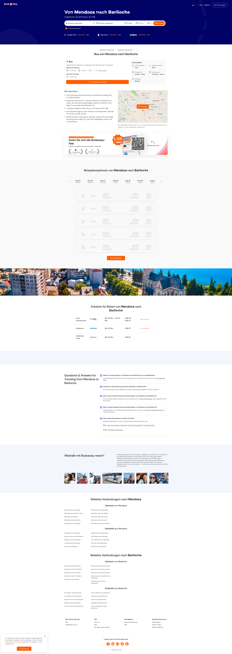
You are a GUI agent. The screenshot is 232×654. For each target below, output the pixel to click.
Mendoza (103, 50)
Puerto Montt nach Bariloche (100, 593)
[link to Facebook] (108, 644)
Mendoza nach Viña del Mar (100, 523)
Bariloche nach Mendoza (72, 540)
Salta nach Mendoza (71, 546)
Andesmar (80, 328)
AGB (125, 625)
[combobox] (78, 23)
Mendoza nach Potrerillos (99, 517)
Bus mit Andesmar (146, 399)
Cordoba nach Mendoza (72, 543)
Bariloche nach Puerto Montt (100, 573)
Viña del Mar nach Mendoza (100, 540)
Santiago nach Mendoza (72, 533)
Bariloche (121, 50)
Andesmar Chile (80, 337)
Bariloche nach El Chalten (72, 576)
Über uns (97, 622)
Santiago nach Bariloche (99, 603)
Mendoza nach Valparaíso (99, 510)
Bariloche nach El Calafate (73, 569)
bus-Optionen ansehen (99, 82)
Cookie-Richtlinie (15, 642)
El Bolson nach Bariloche (99, 596)
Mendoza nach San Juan (99, 520)
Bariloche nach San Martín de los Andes (100, 577)
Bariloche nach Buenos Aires (100, 566)
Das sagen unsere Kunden (102, 627)
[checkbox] (66, 28)
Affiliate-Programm (157, 627)
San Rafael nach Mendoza (99, 536)
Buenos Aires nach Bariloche (73, 599)
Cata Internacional (81, 319)
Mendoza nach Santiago (72, 510)
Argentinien (110, 50)
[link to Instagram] (117, 644)
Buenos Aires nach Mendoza (73, 536)
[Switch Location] (94, 23)
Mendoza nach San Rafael (99, 513)
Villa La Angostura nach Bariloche (99, 607)
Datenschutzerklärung (130, 622)
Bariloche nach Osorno (71, 579)
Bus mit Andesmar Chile (154, 410)
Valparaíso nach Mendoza (99, 533)
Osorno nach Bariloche (98, 599)
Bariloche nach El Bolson (72, 573)
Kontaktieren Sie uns (71, 625)
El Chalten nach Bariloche (72, 593)
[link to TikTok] (122, 644)
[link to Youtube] (127, 644)
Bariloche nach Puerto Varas (100, 569)
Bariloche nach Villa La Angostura (98, 582)
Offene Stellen (156, 622)
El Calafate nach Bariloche (73, 596)
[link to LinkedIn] (112, 644)
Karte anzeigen (143, 107)
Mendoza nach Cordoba (72, 523)
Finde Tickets (159, 23)
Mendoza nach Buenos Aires (73, 513)
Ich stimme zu (24, 649)
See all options (116, 258)
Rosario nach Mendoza (98, 546)
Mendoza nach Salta (71, 517)
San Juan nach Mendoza (99, 543)
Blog (95, 625)
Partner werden (156, 625)
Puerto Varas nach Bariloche (73, 606)
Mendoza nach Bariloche (72, 520)
